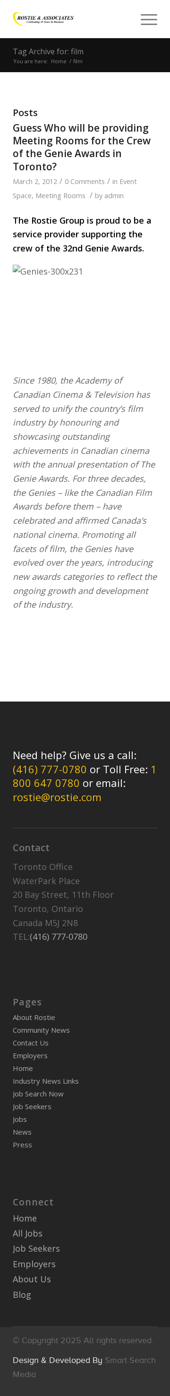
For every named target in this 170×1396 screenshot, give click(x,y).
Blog (22, 1294)
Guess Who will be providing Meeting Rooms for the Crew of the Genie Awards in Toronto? (82, 147)
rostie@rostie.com (57, 797)
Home (59, 61)
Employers (30, 1055)
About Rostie (34, 1017)
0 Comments (85, 181)
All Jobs (27, 1233)
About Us (32, 1279)
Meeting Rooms (60, 195)
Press (22, 1144)
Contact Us (31, 1042)
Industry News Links (46, 1081)
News (22, 1132)
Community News (41, 1030)
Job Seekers (32, 1106)
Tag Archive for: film (48, 51)
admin (114, 195)
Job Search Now (38, 1093)
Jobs (20, 1119)
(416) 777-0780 (50, 769)
